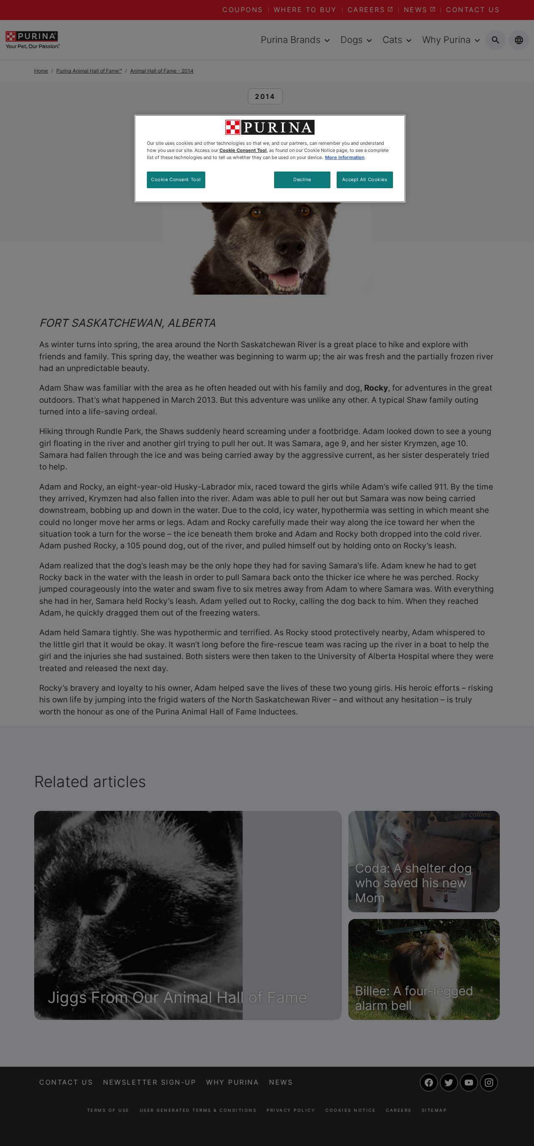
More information (345, 157)
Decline (302, 179)
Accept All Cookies (364, 179)
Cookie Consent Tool (176, 179)
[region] (270, 158)
